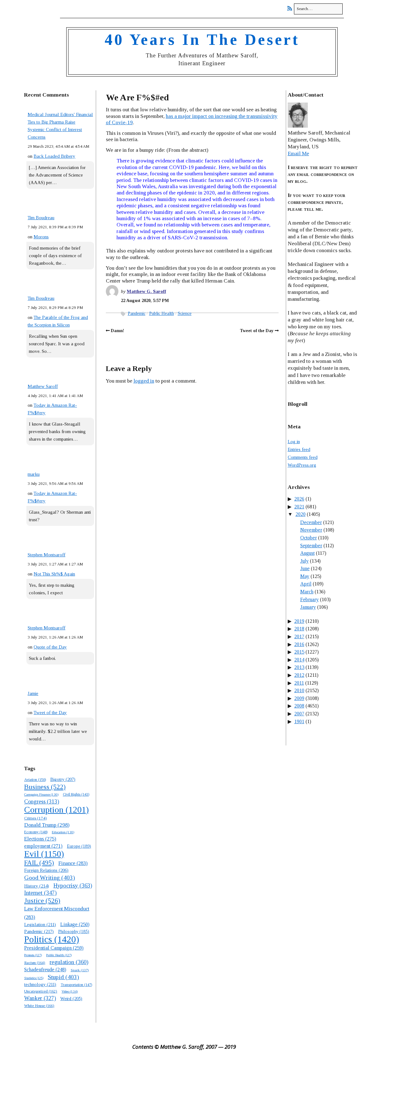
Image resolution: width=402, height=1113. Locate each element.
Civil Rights (76, 794)
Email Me (298, 153)
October (308, 537)
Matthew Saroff (43, 386)
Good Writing (49, 877)
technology (40, 984)
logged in (143, 381)
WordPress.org (302, 465)
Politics (51, 939)
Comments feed (303, 457)
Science (185, 313)
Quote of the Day (50, 646)
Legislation (40, 924)
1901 (299, 721)
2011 (299, 683)
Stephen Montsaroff (46, 554)
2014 (299, 659)
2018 (299, 628)
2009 (299, 698)
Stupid (63, 976)
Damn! (117, 330)
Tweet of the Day (50, 712)
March (306, 591)
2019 (299, 621)
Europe (79, 846)
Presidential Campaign (54, 948)
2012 (299, 675)
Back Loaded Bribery (54, 156)
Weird (71, 998)
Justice (42, 900)
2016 (299, 644)
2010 (299, 690)
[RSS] (291, 8)
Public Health (161, 313)
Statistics (33, 978)
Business (45, 787)
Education (63, 832)
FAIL (39, 863)
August (307, 553)
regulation (69, 962)
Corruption (56, 809)
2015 (299, 652)
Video (70, 991)
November (311, 530)
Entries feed (299, 449)
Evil (44, 854)
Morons (41, 236)
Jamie (33, 693)
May (304, 576)
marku (34, 474)
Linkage (75, 924)
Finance (73, 863)
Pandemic (136, 313)
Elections (40, 839)
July (304, 561)
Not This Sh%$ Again (54, 573)
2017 (299, 636)
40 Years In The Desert (202, 39)
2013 (299, 667)
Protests (33, 955)
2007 (299, 713)
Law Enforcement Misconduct (56, 913)
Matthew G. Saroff (146, 291)
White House (39, 1006)
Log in (294, 441)
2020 (301, 514)
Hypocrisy (72, 885)
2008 (299, 705)
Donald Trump (46, 825)
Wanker (40, 998)
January (308, 607)
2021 (299, 506)
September (311, 545)
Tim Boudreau (41, 217)
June (305, 568)
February (309, 599)
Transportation (76, 985)
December (311, 522)
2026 (299, 498)
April (306, 583)
